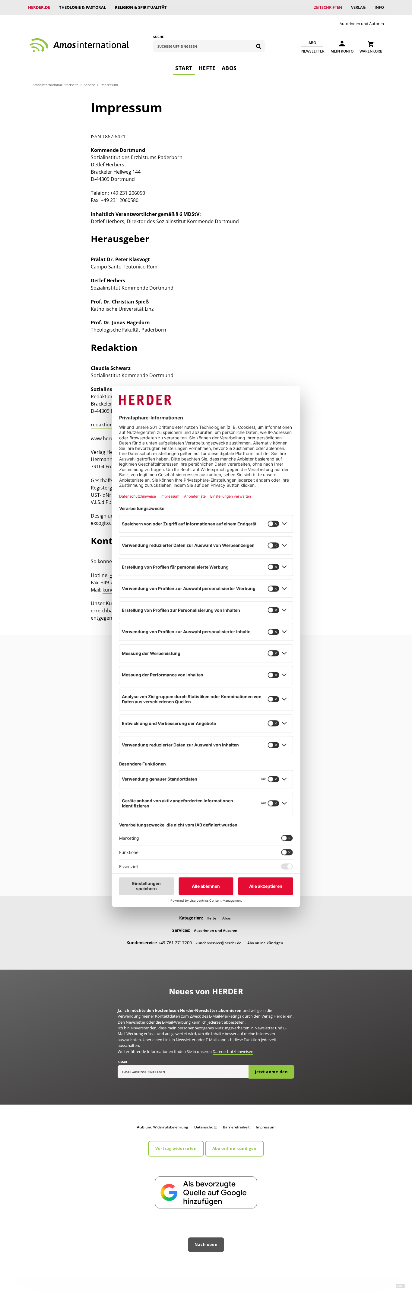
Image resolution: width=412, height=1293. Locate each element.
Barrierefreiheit (236, 1127)
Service (89, 84)
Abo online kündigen (265, 943)
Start (183, 68)
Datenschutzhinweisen (233, 1051)
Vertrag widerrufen (176, 1148)
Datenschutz (205, 1127)
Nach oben (206, 1244)
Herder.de (39, 7)
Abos (229, 68)
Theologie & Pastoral (82, 7)
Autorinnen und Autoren (362, 23)
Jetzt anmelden (271, 1071)
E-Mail (123, 1062)
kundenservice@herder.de (218, 943)
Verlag (358, 7)
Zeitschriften (328, 7)
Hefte (207, 68)
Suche (158, 36)
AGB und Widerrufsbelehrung (162, 1127)
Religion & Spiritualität (141, 7)
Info (379, 7)
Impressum (265, 1127)
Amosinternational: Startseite (55, 84)
